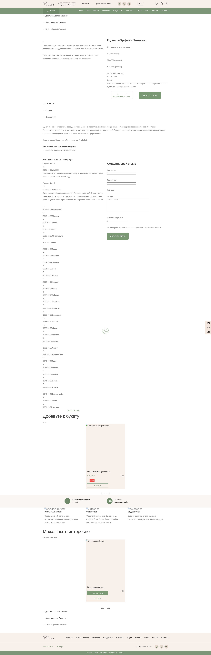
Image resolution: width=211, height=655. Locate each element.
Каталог (79, 11)
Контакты (165, 11)
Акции (138, 11)
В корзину (97, 485)
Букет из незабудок (95, 587)
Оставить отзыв (118, 236)
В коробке (106, 11)
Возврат (138, 638)
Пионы (96, 11)
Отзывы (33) (50, 117)
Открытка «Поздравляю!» (98, 472)
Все (44, 422)
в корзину (121, 95)
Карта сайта (48, 647)
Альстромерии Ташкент (55, 22)
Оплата (155, 11)
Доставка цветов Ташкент (56, 16)
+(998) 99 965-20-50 (103, 4)
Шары (147, 11)
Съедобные (118, 11)
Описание (49, 104)
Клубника (129, 11)
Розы (88, 11)
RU (140, 4)
